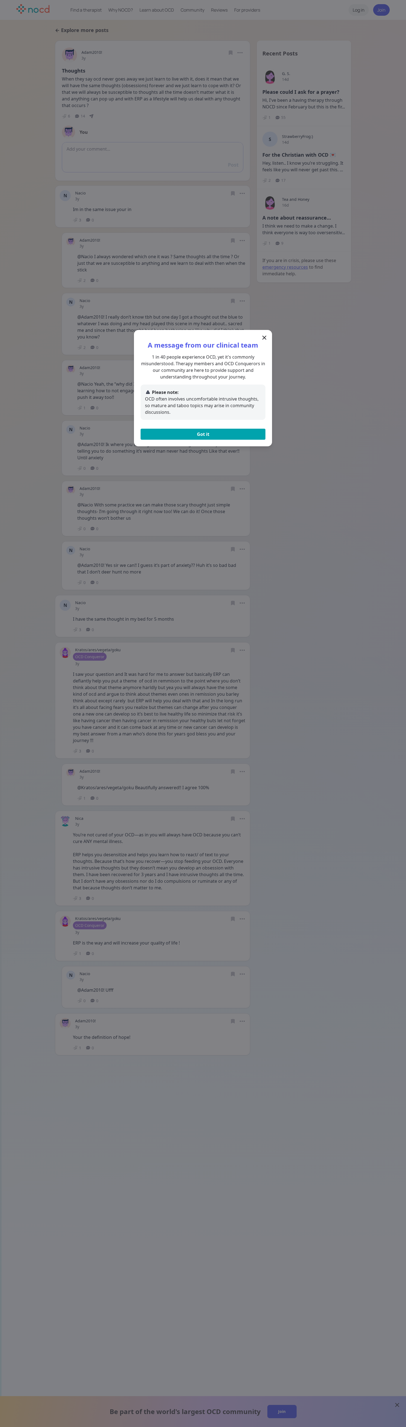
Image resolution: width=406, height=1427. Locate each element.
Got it (203, 434)
